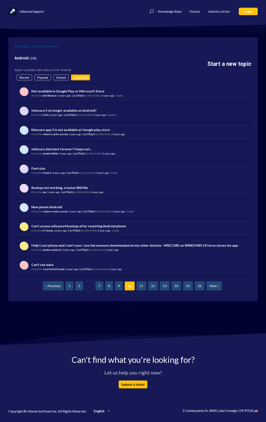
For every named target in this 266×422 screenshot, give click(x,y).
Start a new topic (229, 64)
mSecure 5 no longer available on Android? (64, 110)
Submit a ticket (219, 11)
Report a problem (47, 46)
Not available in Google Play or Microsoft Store (67, 91)
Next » (214, 286)
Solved (61, 77)
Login (248, 11)
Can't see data (42, 265)
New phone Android (46, 207)
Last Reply (78, 95)
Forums (195, 11)
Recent (24, 77)
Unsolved (80, 77)
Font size (38, 168)
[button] (151, 11)
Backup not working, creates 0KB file (59, 188)
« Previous (53, 286)
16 (199, 286)
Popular (42, 77)
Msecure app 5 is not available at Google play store (70, 130)
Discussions (22, 46)
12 (153, 286)
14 (176, 286)
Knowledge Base (170, 11)
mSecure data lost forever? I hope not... (61, 149)
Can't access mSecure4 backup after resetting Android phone (78, 226)
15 (188, 286)
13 (164, 286)
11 (141, 286)
